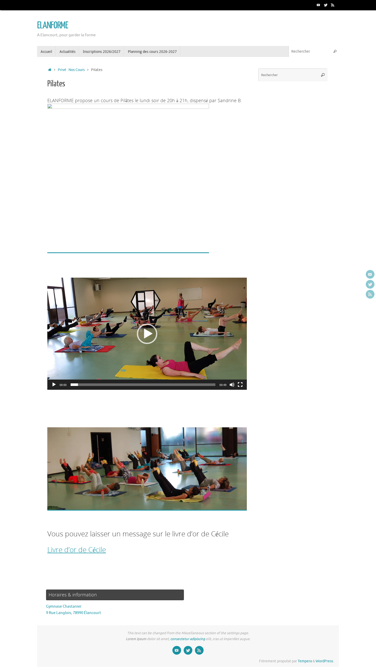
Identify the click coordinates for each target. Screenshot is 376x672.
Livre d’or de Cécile (76, 549)
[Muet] (232, 384)
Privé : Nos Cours (71, 70)
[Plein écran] (240, 384)
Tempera (305, 661)
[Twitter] (325, 4)
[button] (147, 334)
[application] (147, 334)
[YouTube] (318, 4)
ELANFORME (52, 25)
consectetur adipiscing (187, 639)
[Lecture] (54, 384)
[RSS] (332, 4)
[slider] (143, 384)
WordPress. (325, 661)
